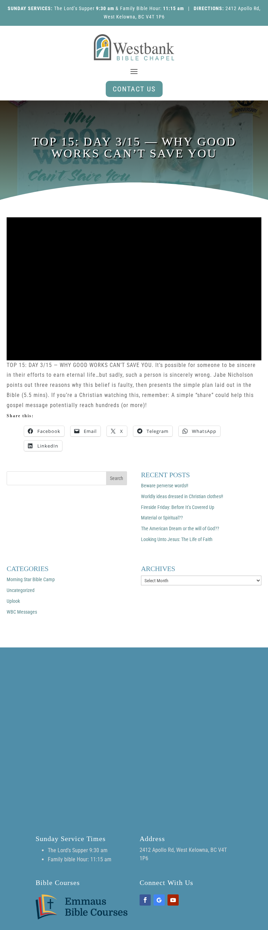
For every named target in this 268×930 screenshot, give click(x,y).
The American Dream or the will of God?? (180, 528)
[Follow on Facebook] (145, 900)
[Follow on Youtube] (173, 900)
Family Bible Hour (140, 8)
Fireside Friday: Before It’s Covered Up (177, 507)
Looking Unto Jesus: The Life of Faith (177, 539)
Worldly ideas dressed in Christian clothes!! (182, 496)
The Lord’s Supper (74, 8)
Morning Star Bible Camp (31, 579)
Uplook (13, 601)
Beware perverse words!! (164, 485)
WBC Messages (22, 612)
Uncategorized (21, 590)
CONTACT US (134, 89)
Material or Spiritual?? (162, 517)
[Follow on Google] (159, 900)
